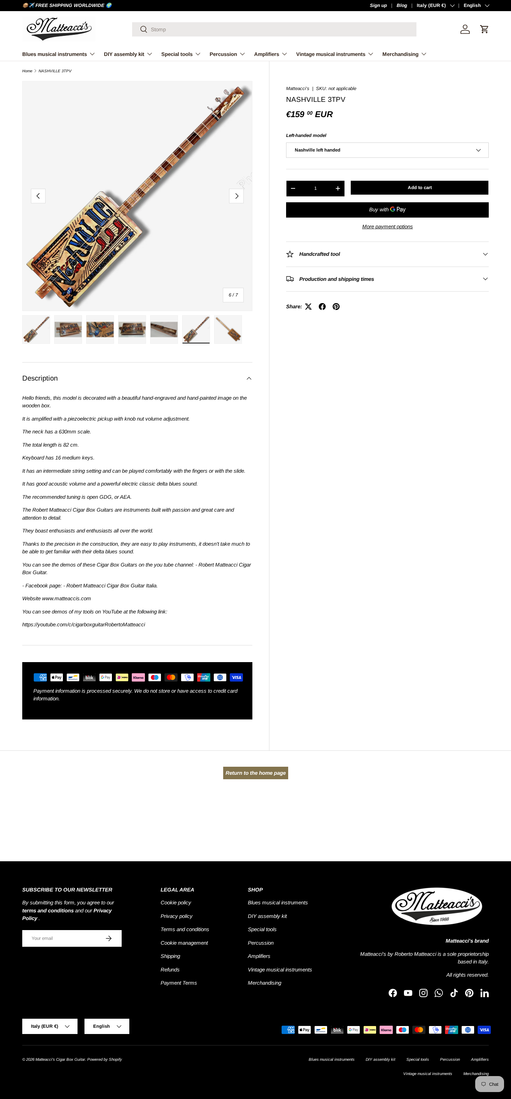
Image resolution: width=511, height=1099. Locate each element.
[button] (484, 29)
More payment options (387, 226)
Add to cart (420, 187)
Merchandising (400, 54)
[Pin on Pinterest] (336, 307)
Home (27, 71)
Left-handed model (306, 135)
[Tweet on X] (308, 307)
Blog (402, 5)
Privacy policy (177, 916)
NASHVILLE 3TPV (55, 71)
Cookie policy (176, 902)
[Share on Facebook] (322, 307)
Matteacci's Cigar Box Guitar (60, 1059)
